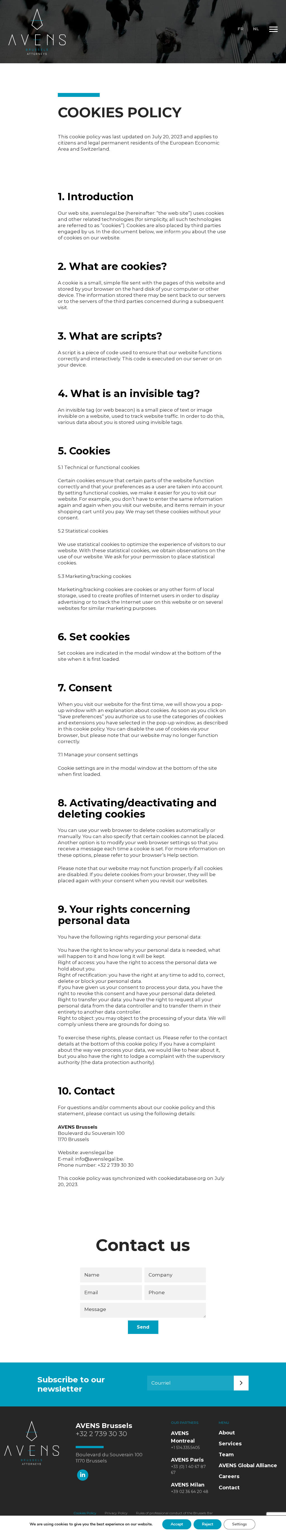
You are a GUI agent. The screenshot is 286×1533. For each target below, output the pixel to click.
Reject (207, 1524)
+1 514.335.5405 (185, 1447)
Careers (229, 1476)
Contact (229, 1488)
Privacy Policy (116, 1513)
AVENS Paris (187, 1460)
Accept (177, 1524)
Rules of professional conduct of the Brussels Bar (174, 1513)
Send (143, 1327)
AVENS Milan (187, 1485)
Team (226, 1455)
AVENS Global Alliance (248, 1465)
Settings (239, 1524)
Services (230, 1444)
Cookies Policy (84, 1513)
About (227, 1433)
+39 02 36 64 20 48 (189, 1491)
